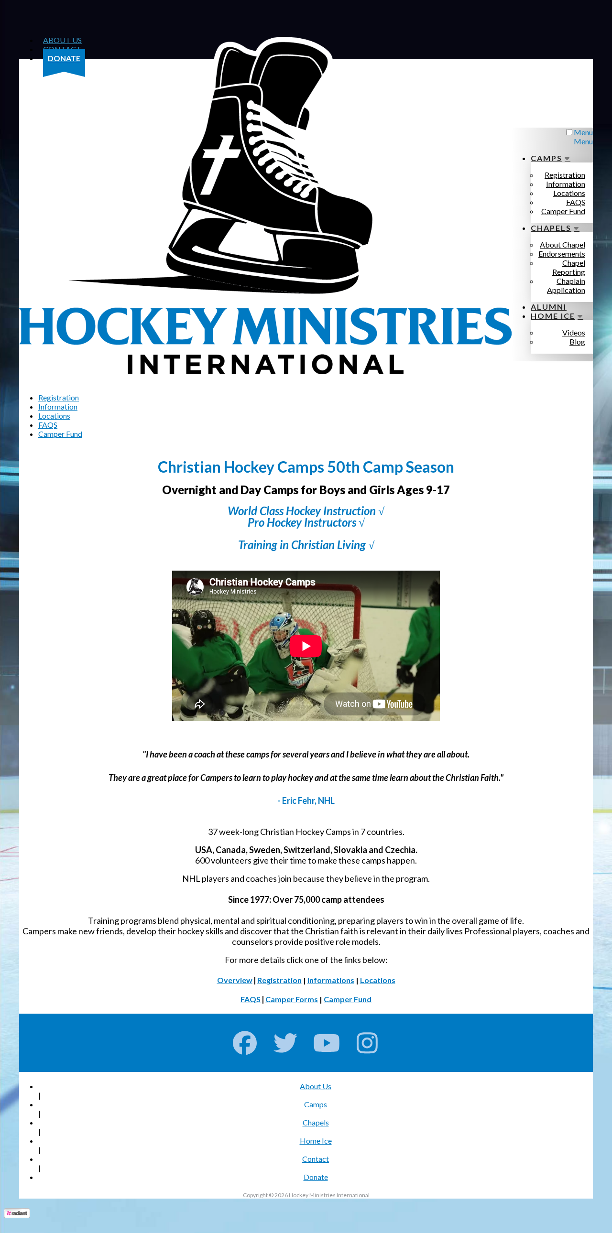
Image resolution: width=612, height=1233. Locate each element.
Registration (279, 979)
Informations (330, 979)
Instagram (367, 1043)
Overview (234, 979)
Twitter (286, 1043)
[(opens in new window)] (17, 1215)
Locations (377, 979)
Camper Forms (291, 999)
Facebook (245, 1043)
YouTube (327, 1043)
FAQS (250, 999)
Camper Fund (348, 999)
